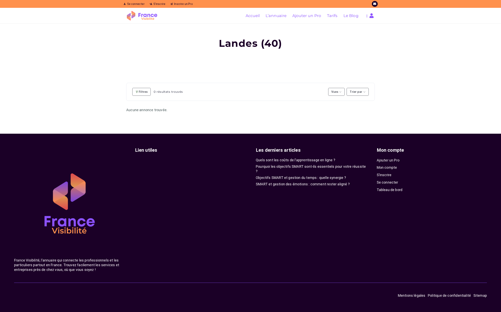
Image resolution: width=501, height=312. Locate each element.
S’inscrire (384, 175)
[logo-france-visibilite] (142, 16)
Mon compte (387, 167)
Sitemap (480, 295)
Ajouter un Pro (388, 160)
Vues (334, 92)
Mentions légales (411, 295)
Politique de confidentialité (449, 295)
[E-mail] (375, 4)
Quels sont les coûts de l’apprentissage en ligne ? (295, 160)
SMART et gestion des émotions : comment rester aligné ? (303, 184)
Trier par (356, 92)
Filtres (143, 92)
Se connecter (387, 182)
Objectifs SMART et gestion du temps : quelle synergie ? (301, 178)
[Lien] (372, 15)
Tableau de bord (390, 190)
